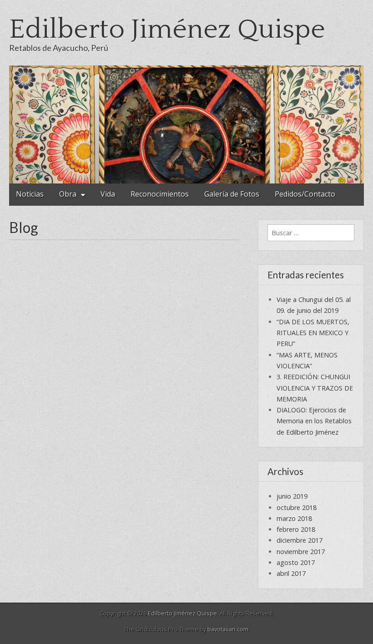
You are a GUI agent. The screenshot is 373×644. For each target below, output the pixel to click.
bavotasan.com (227, 629)
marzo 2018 (294, 518)
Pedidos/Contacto (305, 194)
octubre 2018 (297, 507)
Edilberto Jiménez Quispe (167, 30)
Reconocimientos (160, 194)
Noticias (30, 194)
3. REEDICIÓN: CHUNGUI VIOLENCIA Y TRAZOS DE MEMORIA (315, 387)
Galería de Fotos (231, 194)
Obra (67, 194)
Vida (108, 194)
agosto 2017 (296, 562)
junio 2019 (292, 496)
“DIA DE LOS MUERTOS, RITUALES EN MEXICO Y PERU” (313, 332)
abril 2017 (291, 573)
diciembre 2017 (300, 540)
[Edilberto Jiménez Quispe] (186, 124)
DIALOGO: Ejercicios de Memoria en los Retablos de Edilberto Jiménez (314, 421)
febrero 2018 (296, 529)
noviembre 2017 (301, 551)
